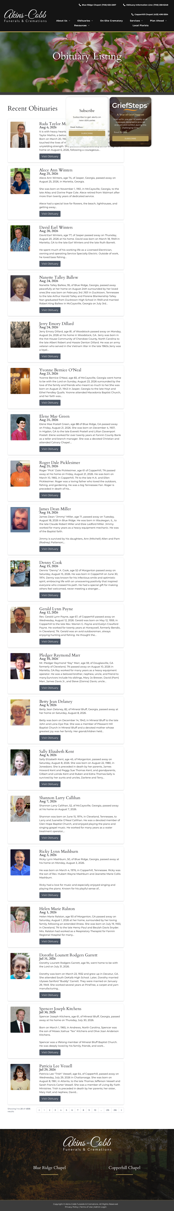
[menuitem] (63, 20)
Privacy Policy (71, 1207)
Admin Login (100, 1207)
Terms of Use (86, 1207)
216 (115, 1110)
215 (107, 1110)
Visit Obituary (50, 156)
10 (95, 1110)
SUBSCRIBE (87, 133)
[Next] (121, 1110)
